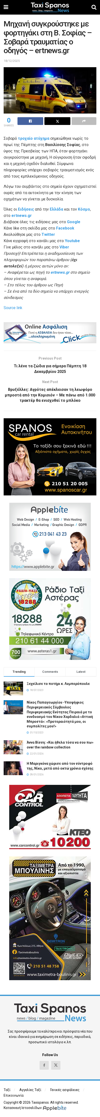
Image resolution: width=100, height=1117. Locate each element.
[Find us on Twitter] (55, 1065)
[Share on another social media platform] (84, 121)
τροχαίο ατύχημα (33, 138)
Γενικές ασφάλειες (65, 1090)
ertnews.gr (59, 272)
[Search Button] (94, 7)
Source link (13, 307)
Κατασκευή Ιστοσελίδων (23, 1108)
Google (73, 222)
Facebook (65, 228)
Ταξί (7, 1090)
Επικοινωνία (14, 1095)
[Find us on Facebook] (44, 1065)
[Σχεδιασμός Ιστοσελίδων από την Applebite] (55, 1108)
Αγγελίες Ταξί (30, 1090)
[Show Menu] (6, 7)
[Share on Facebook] (30, 121)
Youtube (72, 240)
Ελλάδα (56, 209)
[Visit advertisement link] (50, 332)
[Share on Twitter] (57, 121)
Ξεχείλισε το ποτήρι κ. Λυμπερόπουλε (58, 684)
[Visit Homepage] (50, 7)
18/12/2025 (12, 61)
